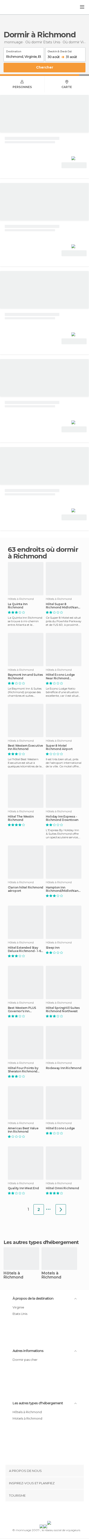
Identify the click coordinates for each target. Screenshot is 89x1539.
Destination (13, 50)
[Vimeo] (49, 1512)
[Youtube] (55, 1512)
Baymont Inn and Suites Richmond (25, 676)
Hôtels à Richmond (13, 1275)
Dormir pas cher (25, 1359)
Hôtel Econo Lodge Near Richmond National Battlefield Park (60, 676)
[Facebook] (37, 1512)
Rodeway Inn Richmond (63, 1068)
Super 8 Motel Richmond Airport (59, 747)
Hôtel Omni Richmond (62, 1188)
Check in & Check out (59, 50)
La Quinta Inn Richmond (18, 605)
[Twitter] (43, 1512)
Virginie (18, 1307)
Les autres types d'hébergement (38, 1403)
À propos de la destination (33, 1298)
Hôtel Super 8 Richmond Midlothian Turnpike (62, 605)
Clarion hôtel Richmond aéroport (25, 889)
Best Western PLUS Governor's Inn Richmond (22, 1009)
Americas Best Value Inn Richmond (23, 1130)
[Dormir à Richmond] (61, 1209)
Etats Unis (20, 1314)
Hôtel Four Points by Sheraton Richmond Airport (23, 1069)
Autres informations (28, 1351)
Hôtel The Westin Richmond (21, 818)
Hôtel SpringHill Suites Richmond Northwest (63, 1009)
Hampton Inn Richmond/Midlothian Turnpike (62, 889)
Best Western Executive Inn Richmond (25, 747)
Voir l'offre (74, 165)
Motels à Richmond (51, 1275)
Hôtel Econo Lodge (60, 1128)
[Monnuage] (16, 7)
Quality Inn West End (23, 1188)
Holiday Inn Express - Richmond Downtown (62, 818)
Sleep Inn (53, 947)
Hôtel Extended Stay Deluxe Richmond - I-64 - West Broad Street (25, 949)
